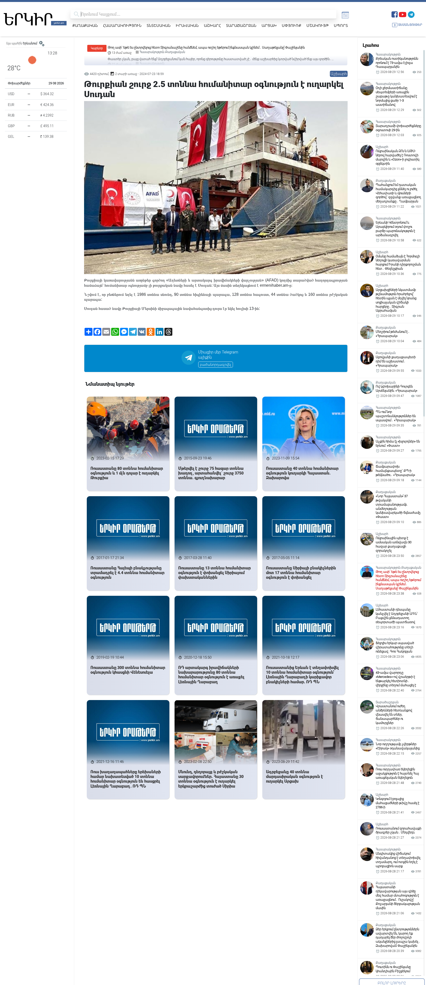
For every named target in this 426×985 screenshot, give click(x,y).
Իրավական (187, 25)
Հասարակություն (122, 25)
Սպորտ (341, 25)
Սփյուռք (291, 25)
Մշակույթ (317, 25)
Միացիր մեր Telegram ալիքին (218, 355)
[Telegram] (411, 14)
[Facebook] (394, 14)
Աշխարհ (212, 25)
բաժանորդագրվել (215, 365)
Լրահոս (371, 45)
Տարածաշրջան (241, 25)
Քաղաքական (85, 25)
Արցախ (269, 25)
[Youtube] (402, 14)
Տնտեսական (159, 25)
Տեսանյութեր (410, 25)
